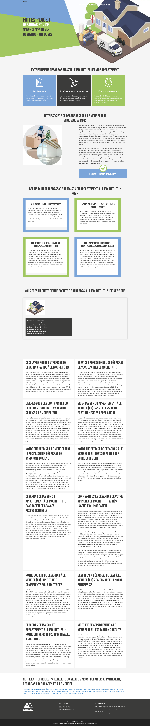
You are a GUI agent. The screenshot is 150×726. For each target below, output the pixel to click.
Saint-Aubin (112, 691)
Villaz (65, 693)
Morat (54, 691)
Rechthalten (76, 691)
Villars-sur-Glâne (57, 693)
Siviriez (26, 693)
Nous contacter (105, 5)
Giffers (96, 689)
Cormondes (54, 689)
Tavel (31, 693)
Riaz (90, 691)
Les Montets (27, 691)
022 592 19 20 (82, 5)
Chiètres (46, 689)
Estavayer (72, 689)
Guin (106, 689)
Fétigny (85, 689)
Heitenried (112, 689)
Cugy (66, 689)
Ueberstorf (37, 693)
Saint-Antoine (103, 691)
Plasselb (65, 691)
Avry (31, 689)
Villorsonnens (72, 693)
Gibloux (90, 689)
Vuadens (80, 693)
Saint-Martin (120, 691)
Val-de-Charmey (46, 693)
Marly (38, 691)
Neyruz (59, 691)
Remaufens (84, 691)
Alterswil (26, 689)
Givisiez (101, 689)
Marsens (43, 691)
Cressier (61, 689)
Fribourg (79, 689)
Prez (70, 691)
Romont (95, 691)
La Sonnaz (120, 689)
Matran (49, 691)
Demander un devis (37, 34)
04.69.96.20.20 (93, 5)
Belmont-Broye (38, 689)
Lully (33, 691)
